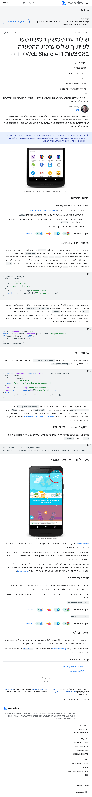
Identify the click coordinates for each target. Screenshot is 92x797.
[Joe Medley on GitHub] (77, 111)
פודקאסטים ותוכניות (80, 754)
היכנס (5, 3)
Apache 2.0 (9, 689)
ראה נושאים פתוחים (81, 733)
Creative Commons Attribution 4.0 (44, 689)
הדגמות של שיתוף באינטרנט (71, 667)
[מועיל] (8, 32)
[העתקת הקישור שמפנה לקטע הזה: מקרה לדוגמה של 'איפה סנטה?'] (48, 460)
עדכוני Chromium (81, 746)
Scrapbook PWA (77, 671)
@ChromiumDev (59, 649)
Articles (85, 10)
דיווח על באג (83, 729)
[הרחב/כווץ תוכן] (75, 63)
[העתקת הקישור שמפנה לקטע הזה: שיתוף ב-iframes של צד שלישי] (48, 427)
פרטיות (79, 786)
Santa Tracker (83, 544)
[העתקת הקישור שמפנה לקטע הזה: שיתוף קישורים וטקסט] (59, 242)
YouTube (85, 767)
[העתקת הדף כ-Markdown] (15, 54)
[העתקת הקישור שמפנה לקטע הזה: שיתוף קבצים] (70, 353)
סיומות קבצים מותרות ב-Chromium (39, 417)
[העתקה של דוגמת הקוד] (90, 273)
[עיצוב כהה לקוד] (87, 273)
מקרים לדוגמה (82, 750)
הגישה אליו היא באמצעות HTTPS (43, 211)
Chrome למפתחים (81, 742)
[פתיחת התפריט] (87, 3)
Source (28, 233)
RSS (86, 775)
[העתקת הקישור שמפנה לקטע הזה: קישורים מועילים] (66, 659)
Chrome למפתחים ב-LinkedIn (77, 771)
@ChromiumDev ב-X (80, 763)
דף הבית (86, 33)
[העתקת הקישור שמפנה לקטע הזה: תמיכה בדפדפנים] (65, 578)
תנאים (87, 786)
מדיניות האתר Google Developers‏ (64, 692)
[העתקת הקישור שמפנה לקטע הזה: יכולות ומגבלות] (68, 198)
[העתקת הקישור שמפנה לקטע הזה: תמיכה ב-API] (71, 632)
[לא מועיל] (4, 32)
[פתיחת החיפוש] (34, 2)
